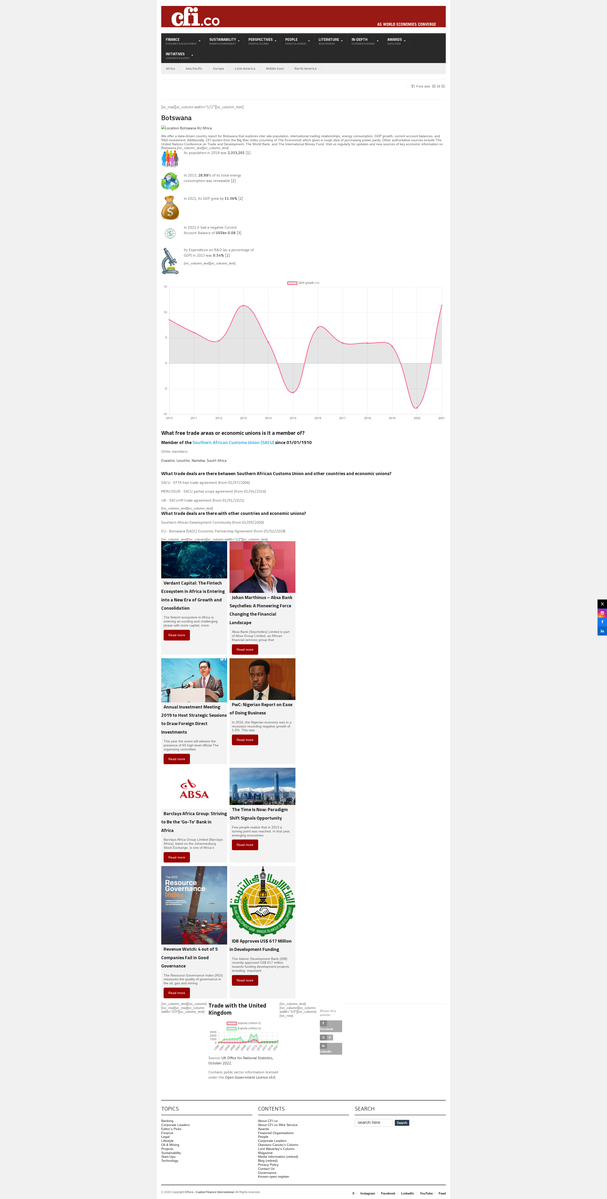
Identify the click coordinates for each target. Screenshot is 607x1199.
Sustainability (171, 1153)
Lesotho (183, 460)
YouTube (426, 1193)
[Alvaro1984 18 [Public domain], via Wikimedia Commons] (186, 128)
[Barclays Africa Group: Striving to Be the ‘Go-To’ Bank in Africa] (194, 770)
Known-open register (273, 1176)
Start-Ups (168, 1156)
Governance (267, 1173)
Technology (169, 1161)
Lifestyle (167, 1141)
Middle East (275, 68)
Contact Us (266, 1169)
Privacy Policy (268, 1165)
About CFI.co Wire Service (278, 1125)
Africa (170, 68)
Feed (442, 1193)
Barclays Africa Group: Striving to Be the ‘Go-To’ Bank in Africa (194, 822)
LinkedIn (407, 1193)
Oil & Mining (170, 1145)
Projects (167, 1149)
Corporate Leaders (175, 1125)
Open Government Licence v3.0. (250, 1077)
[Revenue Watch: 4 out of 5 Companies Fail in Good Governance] (194, 868)
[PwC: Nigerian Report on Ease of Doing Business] (262, 660)
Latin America (245, 68)
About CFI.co (268, 1121)
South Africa (216, 460)
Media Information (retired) (278, 1156)
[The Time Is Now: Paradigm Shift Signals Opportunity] (262, 770)
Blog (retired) (268, 1161)
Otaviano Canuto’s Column (278, 1145)
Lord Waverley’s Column (276, 1149)
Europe (218, 68)
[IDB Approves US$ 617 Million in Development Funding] (262, 868)
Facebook (388, 1193)
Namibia (198, 460)
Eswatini (168, 460)
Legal (165, 1137)
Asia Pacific (194, 68)
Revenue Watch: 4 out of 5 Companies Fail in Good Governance (189, 957)
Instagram (367, 1193)
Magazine (265, 1153)
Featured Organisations (276, 1133)
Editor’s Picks (171, 1129)
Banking (167, 1121)
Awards (263, 1129)
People (263, 1137)
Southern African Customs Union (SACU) (233, 442)
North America (305, 68)
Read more (176, 635)
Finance (167, 1133)
